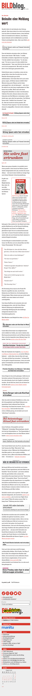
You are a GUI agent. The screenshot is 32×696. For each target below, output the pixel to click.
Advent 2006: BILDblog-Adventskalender (14, 658)
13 (8, 678)
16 (15, 678)
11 (4, 678)
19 (6, 680)
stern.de (4, 126)
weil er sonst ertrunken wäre (14, 435)
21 (10, 680)
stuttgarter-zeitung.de (7, 136)
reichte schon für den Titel (18, 339)
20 (8, 680)
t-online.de (5, 146)
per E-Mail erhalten (10, 620)
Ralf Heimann (15, 196)
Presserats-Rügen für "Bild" (10, 653)
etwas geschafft (14, 560)
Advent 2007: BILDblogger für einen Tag (13, 660)
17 (2, 680)
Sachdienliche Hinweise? (9, 599)
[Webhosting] (8, 628)
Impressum (6, 634)
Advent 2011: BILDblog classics (11, 664)
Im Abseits (5, 15)
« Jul (2, 686)
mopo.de (4, 118)
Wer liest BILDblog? (8, 645)
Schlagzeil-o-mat (7, 640)
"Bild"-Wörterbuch (8, 651)
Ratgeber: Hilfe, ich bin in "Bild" (11, 643)
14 (10, 678)
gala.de (4, 163)
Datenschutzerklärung (9, 636)
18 (4, 680)
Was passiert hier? (8, 597)
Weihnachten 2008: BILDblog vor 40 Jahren (14, 662)
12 (6, 678)
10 (2, 678)
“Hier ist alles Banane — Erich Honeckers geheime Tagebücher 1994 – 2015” (19, 212)
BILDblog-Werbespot (8, 638)
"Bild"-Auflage (7, 641)
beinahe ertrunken (20, 457)
